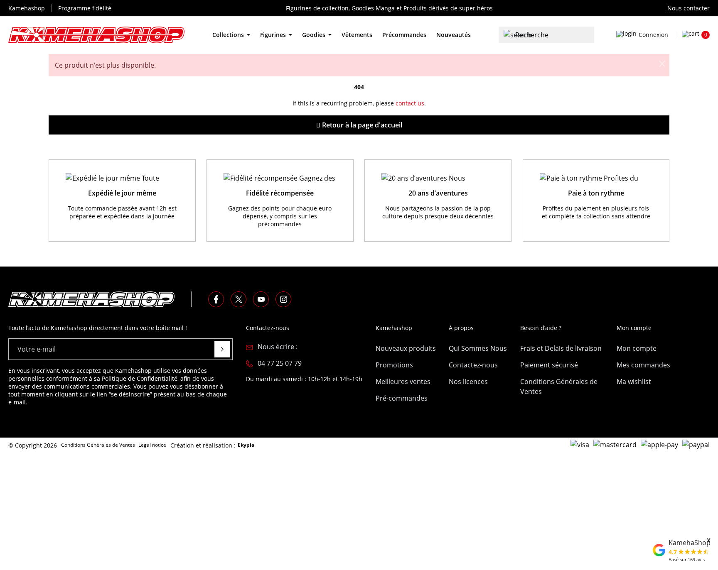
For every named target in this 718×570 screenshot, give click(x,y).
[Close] (661, 61)
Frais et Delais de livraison (561, 348)
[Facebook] (216, 299)
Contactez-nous (473, 364)
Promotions (394, 364)
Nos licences (468, 381)
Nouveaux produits (406, 348)
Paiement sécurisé (549, 364)
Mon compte (637, 348)
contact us (410, 103)
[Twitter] (238, 299)
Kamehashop (26, 8)
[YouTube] (261, 299)
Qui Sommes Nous (478, 348)
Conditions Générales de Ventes (559, 386)
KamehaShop (690, 542)
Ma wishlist (634, 381)
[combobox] (546, 35)
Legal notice (152, 444)
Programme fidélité (84, 8)
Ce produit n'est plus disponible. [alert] (105, 65)
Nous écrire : (278, 346)
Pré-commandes (402, 398)
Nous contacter (688, 8)
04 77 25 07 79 (280, 363)
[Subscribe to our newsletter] (222, 349)
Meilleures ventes (403, 381)
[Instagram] (283, 299)
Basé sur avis (687, 559)
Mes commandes (643, 364)
